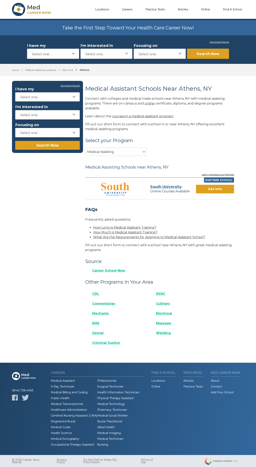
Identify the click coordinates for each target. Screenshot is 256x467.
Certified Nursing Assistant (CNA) (74, 415)
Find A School (232, 9)
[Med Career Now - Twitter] (25, 398)
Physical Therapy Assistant (115, 398)
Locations (102, 9)
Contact (216, 386)
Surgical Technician (110, 386)
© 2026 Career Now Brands (25, 461)
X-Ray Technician (62, 386)
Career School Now (108, 270)
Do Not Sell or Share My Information (100, 461)
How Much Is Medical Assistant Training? (125, 232)
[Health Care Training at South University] (115, 189)
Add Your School (222, 392)
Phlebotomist (106, 381)
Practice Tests (155, 9)
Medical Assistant (63, 381)
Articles (183, 9)
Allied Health (106, 427)
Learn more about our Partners (218, 174)
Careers (127, 9)
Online (205, 9)
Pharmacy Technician (112, 410)
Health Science (61, 433)
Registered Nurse (63, 421)
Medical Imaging (109, 433)
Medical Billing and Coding (69, 392)
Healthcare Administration (69, 410)
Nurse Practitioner (110, 421)
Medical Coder (61, 427)
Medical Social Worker (112, 415)
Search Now (208, 54)
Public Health (60, 398)
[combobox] (53, 54)
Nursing (102, 444)
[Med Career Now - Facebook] (15, 398)
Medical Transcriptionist (67, 404)
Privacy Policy (62, 461)
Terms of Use (147, 461)
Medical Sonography (65, 439)
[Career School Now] (224, 461)
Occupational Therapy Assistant (72, 444)
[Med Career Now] (32, 9)
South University (166, 187)
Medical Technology (111, 404)
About (215, 381)
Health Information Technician (118, 392)
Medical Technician (110, 439)
